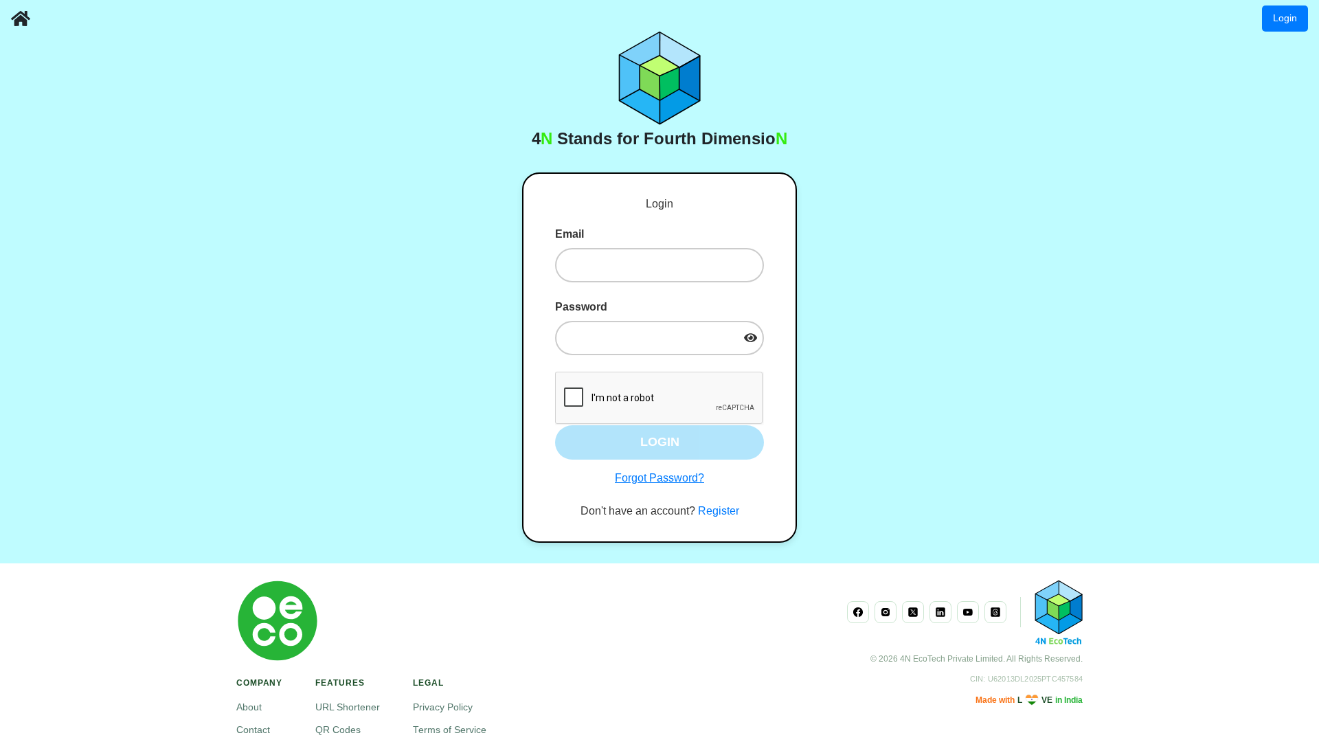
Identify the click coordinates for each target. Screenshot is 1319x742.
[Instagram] (886, 612)
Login (1285, 17)
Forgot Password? (659, 478)
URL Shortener (347, 707)
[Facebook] (858, 612)
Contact (253, 730)
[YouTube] (968, 612)
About (249, 707)
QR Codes (338, 730)
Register (718, 511)
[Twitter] (913, 612)
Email (569, 234)
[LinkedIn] (940, 612)
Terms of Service (449, 730)
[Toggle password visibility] (750, 337)
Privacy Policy (443, 707)
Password (581, 307)
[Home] (20, 18)
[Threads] (995, 612)
